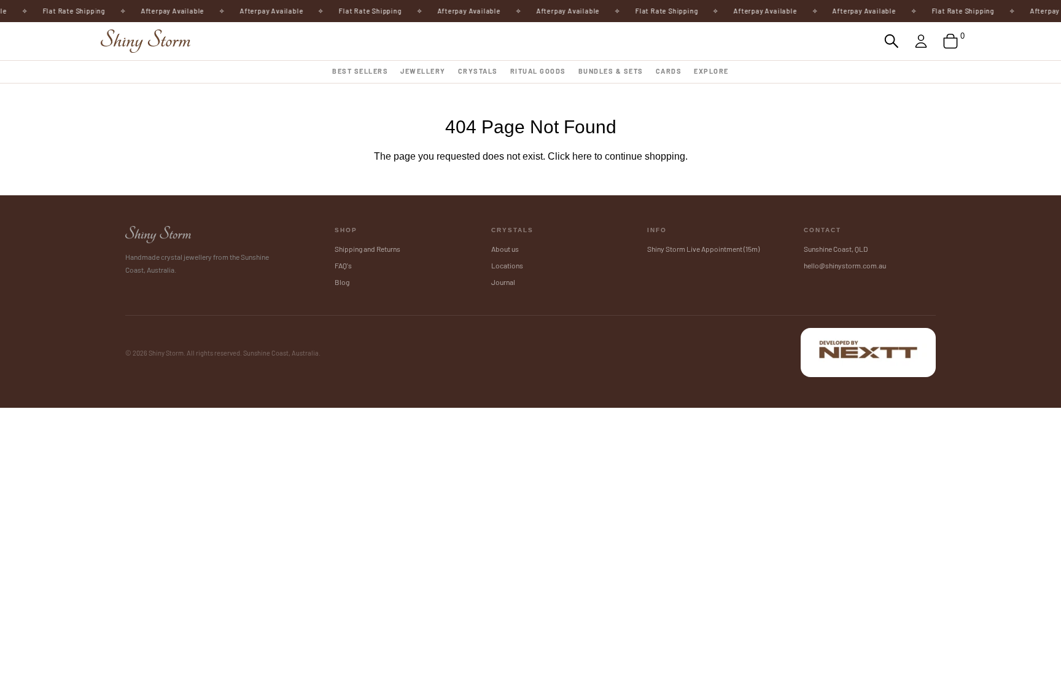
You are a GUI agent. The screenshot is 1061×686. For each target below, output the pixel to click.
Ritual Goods (538, 71)
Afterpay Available (166, 11)
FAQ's (343, 265)
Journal (503, 282)
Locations (507, 265)
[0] (950, 41)
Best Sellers (360, 71)
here (582, 156)
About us (505, 248)
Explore (711, 71)
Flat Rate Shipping (67, 11)
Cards (669, 71)
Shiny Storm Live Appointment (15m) (703, 248)
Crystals (478, 71)
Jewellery (423, 71)
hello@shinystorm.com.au (845, 265)
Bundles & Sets (610, 71)
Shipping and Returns (367, 248)
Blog (342, 282)
